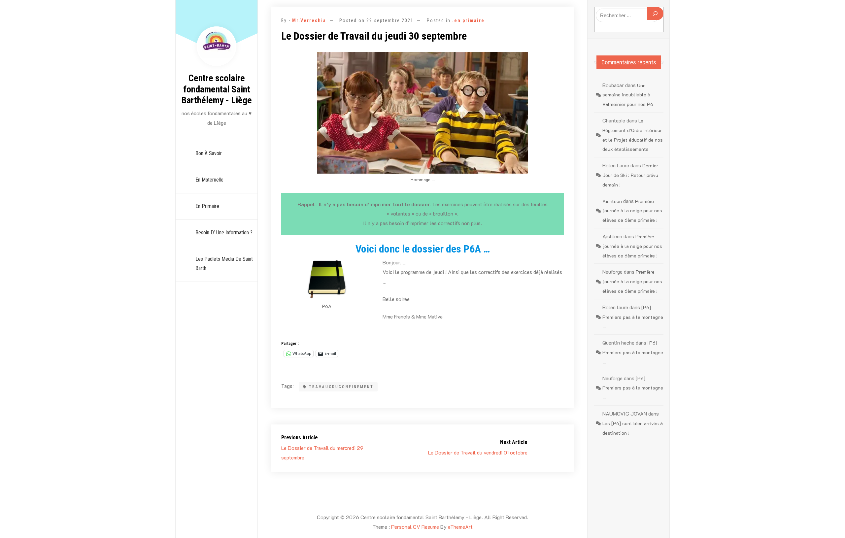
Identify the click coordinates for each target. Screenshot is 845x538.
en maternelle (209, 180)
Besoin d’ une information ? (224, 232)
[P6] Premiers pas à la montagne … (632, 317)
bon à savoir (208, 153)
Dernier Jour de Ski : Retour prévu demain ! (630, 175)
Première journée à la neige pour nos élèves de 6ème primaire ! (632, 210)
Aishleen (612, 201)
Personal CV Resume (415, 526)
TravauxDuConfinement (341, 387)
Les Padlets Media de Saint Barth (224, 264)
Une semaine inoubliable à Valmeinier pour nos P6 (627, 95)
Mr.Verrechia (309, 20)
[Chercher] (655, 13)
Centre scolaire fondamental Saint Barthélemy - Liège (216, 89)
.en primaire (468, 20)
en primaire (207, 206)
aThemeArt (460, 526)
